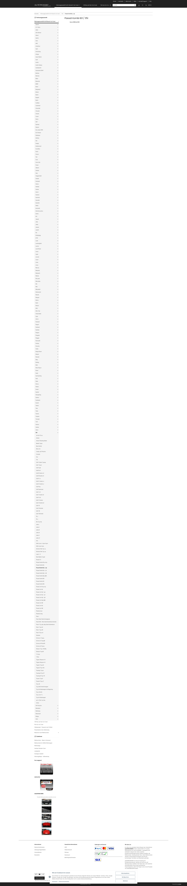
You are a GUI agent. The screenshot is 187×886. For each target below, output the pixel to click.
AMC (37, 43)
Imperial (37, 202)
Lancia (37, 246)
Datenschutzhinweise (39, 847)
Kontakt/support (143, 1)
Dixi (36, 140)
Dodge (37, 143)
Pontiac (37, 343)
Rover (37, 370)
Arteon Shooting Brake (41, 440)
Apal (37, 48)
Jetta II (37, 527)
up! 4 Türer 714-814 (40, 700)
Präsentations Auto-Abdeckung (41, 729)
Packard (38, 321)
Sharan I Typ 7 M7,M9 (41, 648)
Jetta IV (38, 532)
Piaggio (37, 338)
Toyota (37, 413)
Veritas (37, 427)
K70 (37, 540)
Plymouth (38, 340)
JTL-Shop (179, 884)
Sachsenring (38, 375)
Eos (37, 457)
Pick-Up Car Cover (38, 724)
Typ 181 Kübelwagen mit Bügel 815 (44, 689)
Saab (37, 373)
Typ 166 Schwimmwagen (42, 686)
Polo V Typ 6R (39, 629)
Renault (37, 357)
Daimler (37, 124)
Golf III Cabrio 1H (40, 473)
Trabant (37, 416)
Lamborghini (39, 243)
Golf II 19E (38, 467)
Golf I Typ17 (39, 465)
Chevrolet (38, 108)
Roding (37, 362)
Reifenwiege (37, 745)
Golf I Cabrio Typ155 (41, 462)
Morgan (37, 297)
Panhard (38, 327)
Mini (36, 286)
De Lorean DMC (39, 130)
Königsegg (38, 235)
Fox (37, 459)
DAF (37, 121)
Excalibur (38, 148)
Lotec (37, 262)
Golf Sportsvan (39, 489)
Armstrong (38, 51)
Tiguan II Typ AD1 (40, 667)
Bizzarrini (38, 81)
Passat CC (38, 559)
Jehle (37, 224)
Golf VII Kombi (39, 508)
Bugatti (37, 97)
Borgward (38, 89)
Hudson (37, 194)
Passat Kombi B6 (40, 578)
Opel (37, 316)
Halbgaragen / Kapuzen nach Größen (43, 727)
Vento (37, 702)
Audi (37, 59)
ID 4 (37, 519)
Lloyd (37, 259)
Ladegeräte (37, 751)
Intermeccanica (39, 211)
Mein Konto (128, 1)
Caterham (38, 105)
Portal (114, 1)
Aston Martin (39, 57)
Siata (37, 381)
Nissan (37, 305)
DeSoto (37, 138)
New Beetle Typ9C (40, 557)
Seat (37, 378)
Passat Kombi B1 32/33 (41, 562)
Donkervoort (38, 146)
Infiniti (37, 205)
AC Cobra (38, 27)
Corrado (38, 454)
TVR (37, 421)
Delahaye (38, 135)
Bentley (37, 73)
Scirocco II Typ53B (40, 640)
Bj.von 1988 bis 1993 (74, 22)
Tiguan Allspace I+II (40, 659)
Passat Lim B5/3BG (40, 600)
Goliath (37, 178)
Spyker (37, 392)
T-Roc (37, 657)
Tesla (37, 411)
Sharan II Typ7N (40, 651)
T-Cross (38, 654)
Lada (37, 240)
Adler (37, 30)
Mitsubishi (38, 289)
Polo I (37, 616)
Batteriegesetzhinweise (70, 857)
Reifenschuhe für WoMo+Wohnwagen (43, 743)
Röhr (37, 365)
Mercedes (38, 281)
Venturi (37, 424)
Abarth (37, 24)
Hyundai (38, 200)
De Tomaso (38, 132)
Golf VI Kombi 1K (40, 502)
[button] (139, 5)
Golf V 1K (38, 492)
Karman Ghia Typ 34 (41, 551)
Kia (36, 232)
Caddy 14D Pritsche (41, 451)
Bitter (37, 78)
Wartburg (38, 711)
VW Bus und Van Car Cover (41, 721)
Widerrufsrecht (68, 849)
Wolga (37, 716)
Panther (37, 330)
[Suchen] (135, 5)
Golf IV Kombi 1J (40, 484)
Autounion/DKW (39, 70)
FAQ (150, 1)
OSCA (37, 319)
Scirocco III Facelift (40, 643)
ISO (36, 216)
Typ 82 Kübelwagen (41, 697)
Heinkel (37, 186)
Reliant (37, 354)
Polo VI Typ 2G (39, 632)
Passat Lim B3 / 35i (40, 592)
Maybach (38, 273)
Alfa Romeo (38, 32)
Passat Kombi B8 (40, 584)
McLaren (38, 278)
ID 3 (37, 516)
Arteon (37, 438)
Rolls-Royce (38, 367)
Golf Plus (38, 486)
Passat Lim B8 (39, 608)
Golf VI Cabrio (39, 500)
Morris (37, 300)
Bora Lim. (38, 448)
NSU (37, 308)
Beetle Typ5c (39, 443)
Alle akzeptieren (125, 873)
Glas (37, 173)
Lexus (37, 251)
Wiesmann (38, 713)
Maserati (38, 270)
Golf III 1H (38, 470)
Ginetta (37, 170)
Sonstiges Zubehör (38, 753)
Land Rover (38, 248)
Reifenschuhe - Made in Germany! (42, 740)
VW (36, 432)
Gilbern (37, 167)
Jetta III (38, 530)
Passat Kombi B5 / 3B (41, 573)
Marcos (37, 267)
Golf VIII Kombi (39, 513)
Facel (37, 151)
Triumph (38, 419)
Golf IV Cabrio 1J (40, 481)
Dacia (37, 119)
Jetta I (37, 524)
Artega (37, 54)
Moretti (37, 294)
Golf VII (38, 505)
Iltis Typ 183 (39, 521)
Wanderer (38, 708)
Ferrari (37, 154)
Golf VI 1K (38, 497)
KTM (37, 238)
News (135, 1)
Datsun (37, 127)
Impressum (67, 855)
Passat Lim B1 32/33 (41, 586)
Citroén (37, 113)
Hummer (38, 197)
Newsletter (37, 855)
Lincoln (37, 257)
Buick (37, 100)
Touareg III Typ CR (40, 675)
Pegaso (37, 332)
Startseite (120, 1)
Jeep (37, 221)
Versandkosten (37, 852)
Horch (37, 192)
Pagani (37, 324)
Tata (37, 408)
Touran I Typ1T (39, 678)
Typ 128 (38, 684)
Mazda (37, 275)
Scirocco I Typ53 (40, 638)
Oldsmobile (38, 313)
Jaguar (37, 219)
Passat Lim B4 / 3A (40, 594)
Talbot (37, 405)
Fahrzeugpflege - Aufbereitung (41, 756)
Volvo (37, 430)
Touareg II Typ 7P (40, 673)
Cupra (37, 116)
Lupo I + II (38, 554)
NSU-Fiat (38, 311)
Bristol (37, 92)
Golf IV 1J (38, 478)
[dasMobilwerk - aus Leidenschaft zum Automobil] (42, 5)
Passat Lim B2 (39, 589)
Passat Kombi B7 (40, 581)
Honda (37, 189)
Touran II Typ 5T (40, 681)
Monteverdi (38, 292)
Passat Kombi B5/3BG (41, 575)
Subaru (37, 397)
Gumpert (38, 181)
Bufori (37, 94)
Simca (37, 384)
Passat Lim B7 (39, 605)
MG (36, 284)
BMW (37, 84)
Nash (37, 302)
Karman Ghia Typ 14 (41, 548)
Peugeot (38, 335)
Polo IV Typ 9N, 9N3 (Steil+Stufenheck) (45, 624)
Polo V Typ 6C (39, 627)
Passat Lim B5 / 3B (40, 597)
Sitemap (67, 852)
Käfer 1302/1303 (40, 546)
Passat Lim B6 (39, 602)
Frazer (37, 165)
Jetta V (38, 535)
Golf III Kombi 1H (40, 475)
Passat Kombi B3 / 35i (41, 567)
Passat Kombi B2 (40, 565)
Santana (38, 635)
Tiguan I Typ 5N (40, 665)
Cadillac (38, 103)
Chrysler (38, 111)
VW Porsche (39, 705)
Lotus (37, 265)
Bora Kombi (39, 446)
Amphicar (38, 46)
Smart (37, 389)
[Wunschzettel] (142, 5)
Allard (37, 35)
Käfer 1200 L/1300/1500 (42, 543)
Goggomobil (38, 175)
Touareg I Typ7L (40, 670)
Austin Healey (39, 65)
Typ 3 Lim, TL (39, 694)
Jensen (37, 227)
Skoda (37, 386)
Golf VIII (38, 511)
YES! (37, 719)
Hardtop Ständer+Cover (40, 748)
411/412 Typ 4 (39, 435)
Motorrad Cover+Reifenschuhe (41, 732)
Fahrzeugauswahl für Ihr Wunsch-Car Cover (44, 21)
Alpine (37, 38)
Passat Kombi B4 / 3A (41, 570)
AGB (66, 847)
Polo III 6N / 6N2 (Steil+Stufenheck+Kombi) (46, 621)
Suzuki (37, 402)
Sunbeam (38, 400)
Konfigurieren (125, 877)
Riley (37, 359)
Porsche (37, 346)
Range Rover (39, 351)
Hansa (37, 184)
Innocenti (38, 208)
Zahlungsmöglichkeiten (40, 849)
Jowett (37, 230)
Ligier (37, 254)
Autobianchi (38, 67)
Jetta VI (38, 538)
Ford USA (38, 162)
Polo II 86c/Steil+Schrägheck (43, 619)
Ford (37, 159)
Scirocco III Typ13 (40, 646)
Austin (37, 62)
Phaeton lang (39, 613)
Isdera (37, 213)
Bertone (37, 75)
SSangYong (38, 394)
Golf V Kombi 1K (40, 494)
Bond (37, 86)
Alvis (37, 40)
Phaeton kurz (39, 611)
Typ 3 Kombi (39, 692)
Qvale (37, 348)
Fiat (36, 157)
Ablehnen (125, 880)
